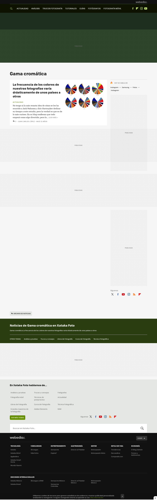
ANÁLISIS (35, 8)
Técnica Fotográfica (101, 339)
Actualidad (18, 102)
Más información (96, 497)
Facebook (132, 8)
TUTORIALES (71, 8)
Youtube (145, 8)
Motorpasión (96, 449)
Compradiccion (117, 456)
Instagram (141, 8)
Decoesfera (115, 453)
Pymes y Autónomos (135, 454)
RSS (134, 294)
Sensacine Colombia (55, 485)
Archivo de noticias (22, 313)
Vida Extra (34, 453)
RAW (59, 409)
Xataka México (16, 480)
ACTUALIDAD (22, 8)
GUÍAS (82, 8)
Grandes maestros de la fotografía (19, 410)
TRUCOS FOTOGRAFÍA (52, 8)
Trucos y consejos (47, 339)
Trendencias (116, 449)
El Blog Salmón (137, 449)
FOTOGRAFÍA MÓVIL (112, 8)
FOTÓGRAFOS (94, 8)
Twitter (112, 294)
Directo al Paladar (78, 449)
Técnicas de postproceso (39, 398)
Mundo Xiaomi (16, 465)
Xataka (13, 449)
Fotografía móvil (17, 397)
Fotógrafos (62, 392)
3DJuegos (34, 449)
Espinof (53, 453)
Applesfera (15, 456)
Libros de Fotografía (64, 339)
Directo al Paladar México (78, 481)
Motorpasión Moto (98, 453)
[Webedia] (141, 1)
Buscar (142, 428)
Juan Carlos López (26, 121)
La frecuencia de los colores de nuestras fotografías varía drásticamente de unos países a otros (36, 90)
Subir (139, 438)
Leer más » (53, 117)
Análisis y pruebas (31, 339)
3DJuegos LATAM (37, 480)
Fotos (135, 87)
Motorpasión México (96, 481)
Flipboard (137, 8)
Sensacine (55, 449)
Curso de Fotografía (83, 339)
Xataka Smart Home (16, 461)
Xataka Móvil (15, 453)
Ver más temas (17, 417)
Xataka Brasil (16, 484)
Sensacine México (58, 480)
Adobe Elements (40, 409)
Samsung (125, 87)
